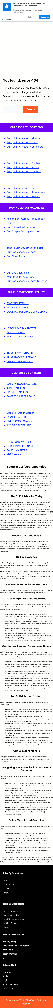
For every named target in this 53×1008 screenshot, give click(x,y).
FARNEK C (12, 417)
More (5, 896)
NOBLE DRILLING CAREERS (22, 446)
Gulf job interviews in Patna (22, 188)
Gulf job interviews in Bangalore (25, 146)
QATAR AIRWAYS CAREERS (22, 383)
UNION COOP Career (19, 421)
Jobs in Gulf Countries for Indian (25, 247)
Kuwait (6, 888)
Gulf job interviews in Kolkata (23, 196)
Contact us (8, 988)
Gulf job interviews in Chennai (24, 171)
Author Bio (8, 949)
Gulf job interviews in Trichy (23, 167)
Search (31, 109)
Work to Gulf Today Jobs (21, 276)
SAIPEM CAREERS (17, 450)
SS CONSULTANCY (18, 303)
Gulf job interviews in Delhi (22, 142)
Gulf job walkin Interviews (21, 227)
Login (5, 980)
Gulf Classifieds (16, 256)
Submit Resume (10, 984)
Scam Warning (10, 953)
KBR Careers (14, 454)
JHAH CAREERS (16, 388)
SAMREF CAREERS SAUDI (21, 396)
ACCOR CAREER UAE (19, 425)
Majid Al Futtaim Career (20, 412)
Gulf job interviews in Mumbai (24, 138)
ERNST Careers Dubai (19, 441)
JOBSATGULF (31, 1000)
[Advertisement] (26, 41)
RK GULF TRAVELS (17, 307)
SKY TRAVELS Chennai (20, 336)
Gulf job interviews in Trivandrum (26, 192)
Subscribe (44, 17)
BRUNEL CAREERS (17, 392)
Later (30, 17)
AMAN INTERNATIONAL (20, 353)
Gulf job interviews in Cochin (23, 163)
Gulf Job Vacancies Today (22, 251)
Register (7, 976)
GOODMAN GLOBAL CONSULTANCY (28, 311)
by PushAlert (8, 19)
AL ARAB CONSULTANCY (21, 357)
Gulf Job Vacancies (18, 272)
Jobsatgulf (17, 488)
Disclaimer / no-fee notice (16, 945)
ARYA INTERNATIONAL (20, 361)
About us (7, 972)
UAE (5, 880)
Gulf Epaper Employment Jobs (24, 231)
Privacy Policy (9, 941)
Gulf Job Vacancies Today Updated (27, 280)
